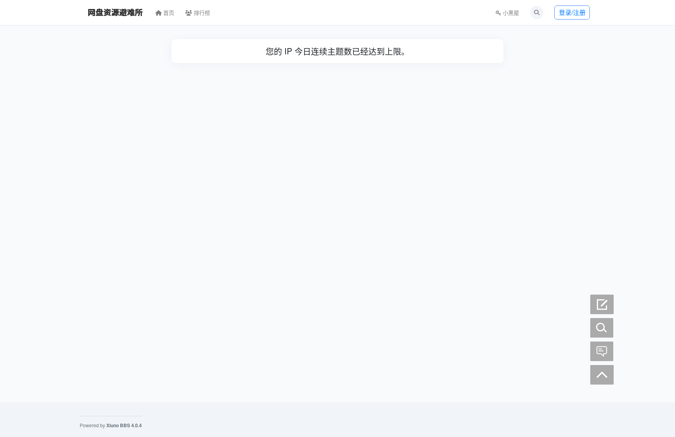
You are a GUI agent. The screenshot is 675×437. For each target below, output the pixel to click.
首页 (168, 12)
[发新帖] (602, 304)
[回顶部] (602, 375)
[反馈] (602, 351)
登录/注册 (572, 12)
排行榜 (201, 12)
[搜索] (602, 328)
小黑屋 (510, 12)
